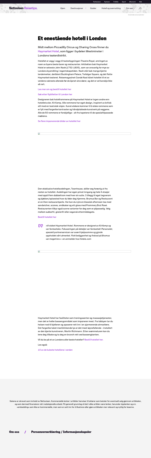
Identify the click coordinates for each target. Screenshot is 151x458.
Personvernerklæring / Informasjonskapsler (61, 432)
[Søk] (140, 8)
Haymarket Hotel (48, 51)
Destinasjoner (77, 8)
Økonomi (132, 2)
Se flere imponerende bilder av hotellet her (59, 121)
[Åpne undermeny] (86, 8)
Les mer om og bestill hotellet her (54, 89)
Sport (124, 2)
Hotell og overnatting (111, 8)
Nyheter (107, 2)
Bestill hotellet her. (93, 339)
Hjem (62, 8)
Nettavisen (97, 2)
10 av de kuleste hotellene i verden (55, 350)
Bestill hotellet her (47, 217)
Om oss (129, 8)
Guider (93, 8)
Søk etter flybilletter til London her (55, 94)
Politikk (115, 2)
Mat (140, 2)
